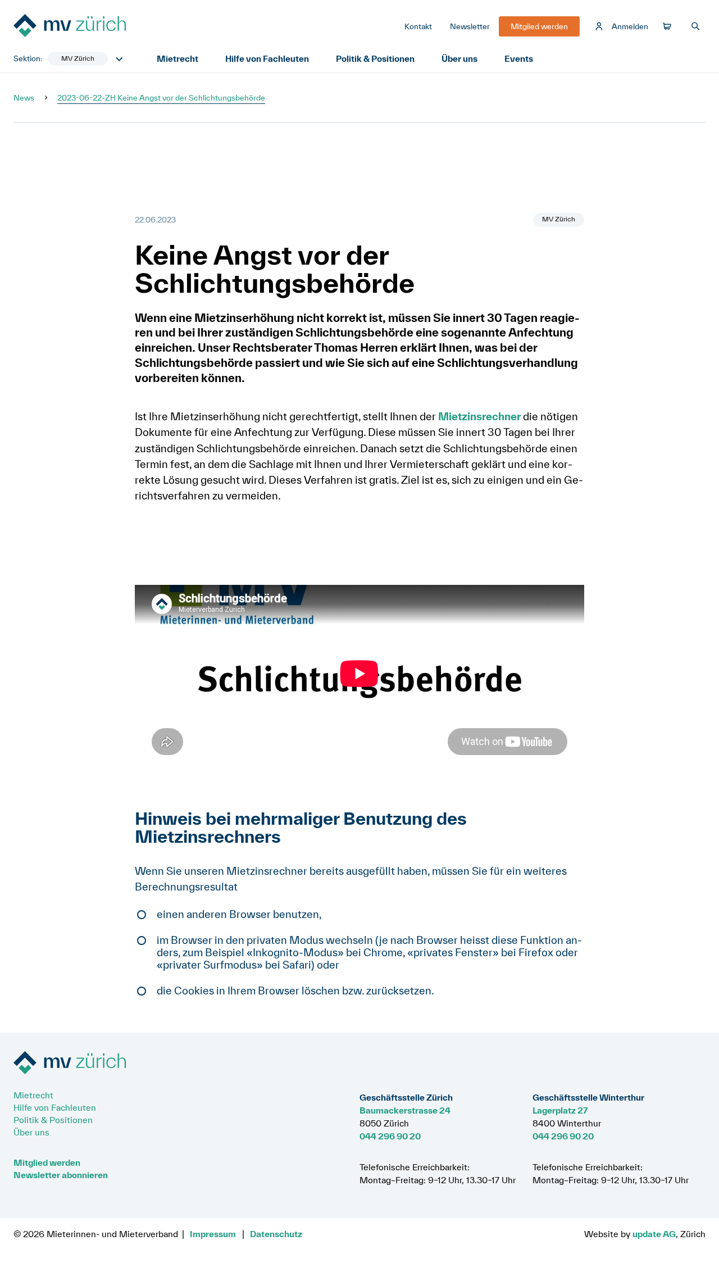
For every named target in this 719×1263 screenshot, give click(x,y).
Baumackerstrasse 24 (405, 1110)
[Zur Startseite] (97, 26)
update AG (654, 1234)
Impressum (213, 1234)
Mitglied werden (46, 1162)
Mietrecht (177, 58)
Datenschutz (276, 1234)
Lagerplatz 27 (560, 1110)
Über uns (459, 58)
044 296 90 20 (390, 1136)
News (23, 97)
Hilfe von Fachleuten (267, 58)
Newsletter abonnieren (60, 1175)
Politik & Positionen (375, 58)
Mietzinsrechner (479, 416)
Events (518, 58)
